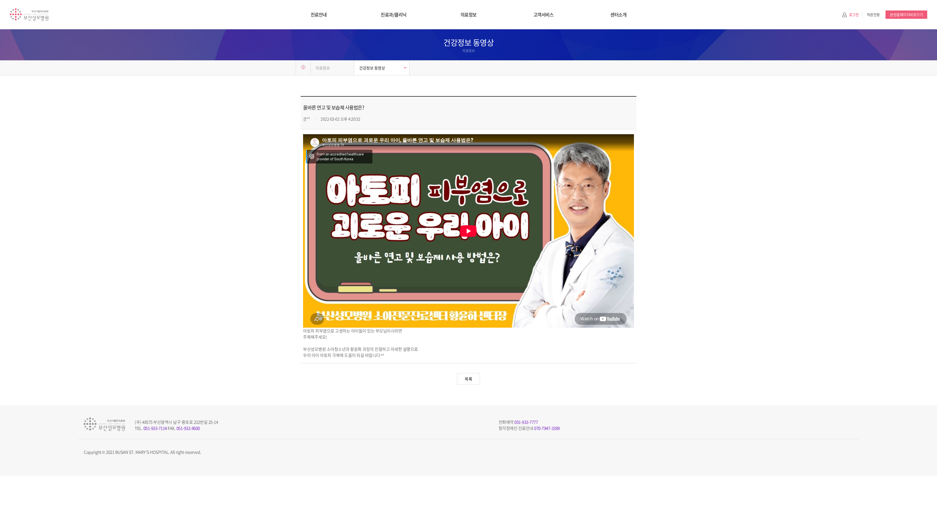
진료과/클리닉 (394, 14)
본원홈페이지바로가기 (906, 14)
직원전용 (873, 14)
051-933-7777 (526, 422)
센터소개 (618, 14)
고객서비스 (543, 14)
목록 (468, 379)
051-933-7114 (155, 428)
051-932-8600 (188, 428)
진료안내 (319, 14)
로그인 (854, 14)
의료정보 (468, 14)
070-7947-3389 (547, 428)
